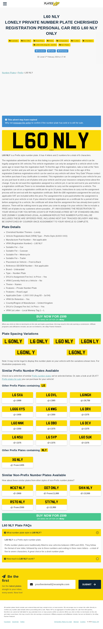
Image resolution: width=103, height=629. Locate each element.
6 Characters (63, 41)
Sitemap (76, 621)
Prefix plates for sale (11, 379)
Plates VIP (95, 621)
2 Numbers (88, 41)
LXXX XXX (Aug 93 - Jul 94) (45, 45)
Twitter (52, 51)
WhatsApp (63, 51)
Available (14, 41)
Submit (87, 584)
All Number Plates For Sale (63, 621)
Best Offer (26, 41)
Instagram (15, 621)
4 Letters (76, 41)
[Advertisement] (51, 95)
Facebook (41, 51)
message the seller (22, 123)
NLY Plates (65, 45)
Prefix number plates (41, 376)
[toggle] (97, 532)
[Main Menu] (5, 3)
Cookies (83, 621)
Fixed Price (39, 41)
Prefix (51, 41)
